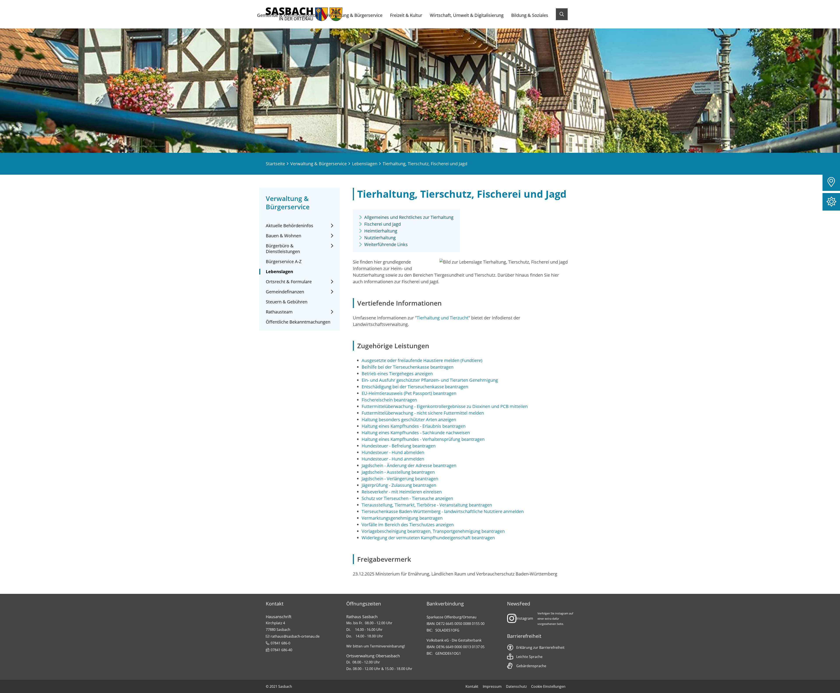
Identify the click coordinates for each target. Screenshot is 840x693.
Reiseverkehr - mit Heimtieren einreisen (402, 492)
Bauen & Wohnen (283, 236)
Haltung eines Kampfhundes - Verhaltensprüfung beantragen (423, 439)
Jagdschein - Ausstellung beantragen (398, 472)
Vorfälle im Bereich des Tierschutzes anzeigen (408, 525)
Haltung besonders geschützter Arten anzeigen (409, 419)
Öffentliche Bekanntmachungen (298, 322)
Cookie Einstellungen (548, 686)
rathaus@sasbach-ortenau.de (295, 636)
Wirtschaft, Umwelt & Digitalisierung (467, 15)
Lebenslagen (364, 164)
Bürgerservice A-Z (283, 261)
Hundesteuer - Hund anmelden (393, 459)
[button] (831, 182)
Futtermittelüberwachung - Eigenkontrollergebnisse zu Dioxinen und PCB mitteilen (445, 406)
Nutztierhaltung (380, 238)
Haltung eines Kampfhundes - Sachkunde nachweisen (416, 433)
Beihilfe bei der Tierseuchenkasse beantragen (407, 367)
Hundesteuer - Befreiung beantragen (399, 446)
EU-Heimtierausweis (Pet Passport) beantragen (409, 393)
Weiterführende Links (386, 244)
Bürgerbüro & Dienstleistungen (283, 248)
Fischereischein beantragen (389, 400)
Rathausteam (279, 312)
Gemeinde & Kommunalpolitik (287, 15)
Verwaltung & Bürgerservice (354, 15)
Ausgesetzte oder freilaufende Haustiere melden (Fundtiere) (422, 360)
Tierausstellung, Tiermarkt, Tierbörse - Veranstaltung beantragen (427, 505)
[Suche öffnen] (562, 14)
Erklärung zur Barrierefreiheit (540, 647)
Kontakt (472, 686)
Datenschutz (516, 686)
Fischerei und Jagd (382, 224)
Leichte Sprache (529, 656)
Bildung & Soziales (529, 15)
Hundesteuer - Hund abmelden (393, 452)
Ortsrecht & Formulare (289, 282)
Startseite (275, 164)
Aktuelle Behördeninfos (289, 226)
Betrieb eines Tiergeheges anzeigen (397, 373)
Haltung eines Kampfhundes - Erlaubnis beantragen (414, 426)
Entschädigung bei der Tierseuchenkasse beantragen (415, 387)
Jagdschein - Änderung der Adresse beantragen (409, 465)
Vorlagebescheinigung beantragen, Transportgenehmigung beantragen (433, 531)
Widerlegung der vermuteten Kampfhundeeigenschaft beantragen (428, 538)
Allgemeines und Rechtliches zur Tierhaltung (408, 217)
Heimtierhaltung (380, 231)
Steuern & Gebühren (286, 302)
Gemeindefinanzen (285, 292)
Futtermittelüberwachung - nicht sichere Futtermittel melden (423, 413)
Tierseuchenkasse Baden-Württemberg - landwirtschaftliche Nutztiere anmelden (443, 511)
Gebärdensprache (531, 665)
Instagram (524, 618)
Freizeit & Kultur (406, 15)
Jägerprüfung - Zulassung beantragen (399, 485)
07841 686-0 (280, 643)
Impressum (492, 686)
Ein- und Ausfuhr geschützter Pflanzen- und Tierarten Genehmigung (430, 380)
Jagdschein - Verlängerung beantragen (400, 479)
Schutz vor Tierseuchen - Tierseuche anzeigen (407, 498)
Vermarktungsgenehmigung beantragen (402, 518)
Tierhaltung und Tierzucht (442, 318)
